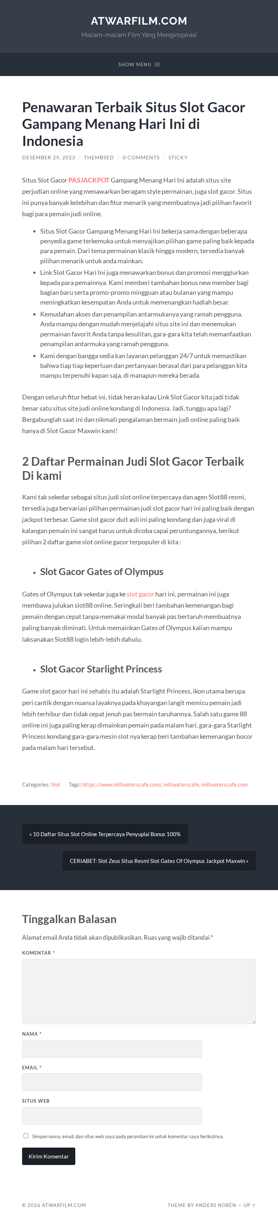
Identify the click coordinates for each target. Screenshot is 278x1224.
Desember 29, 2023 (48, 157)
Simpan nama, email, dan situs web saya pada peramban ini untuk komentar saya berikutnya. (128, 1136)
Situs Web (36, 1101)
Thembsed (99, 157)
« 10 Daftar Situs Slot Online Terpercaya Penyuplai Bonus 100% (105, 834)
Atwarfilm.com (139, 20)
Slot (55, 784)
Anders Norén (215, 1205)
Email (32, 1067)
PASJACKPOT (89, 180)
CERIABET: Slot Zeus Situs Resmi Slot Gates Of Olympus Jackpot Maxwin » (159, 861)
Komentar (38, 953)
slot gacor (140, 594)
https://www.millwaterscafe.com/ (121, 784)
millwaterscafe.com (224, 784)
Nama (32, 1034)
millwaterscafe (181, 784)
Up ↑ (250, 1205)
